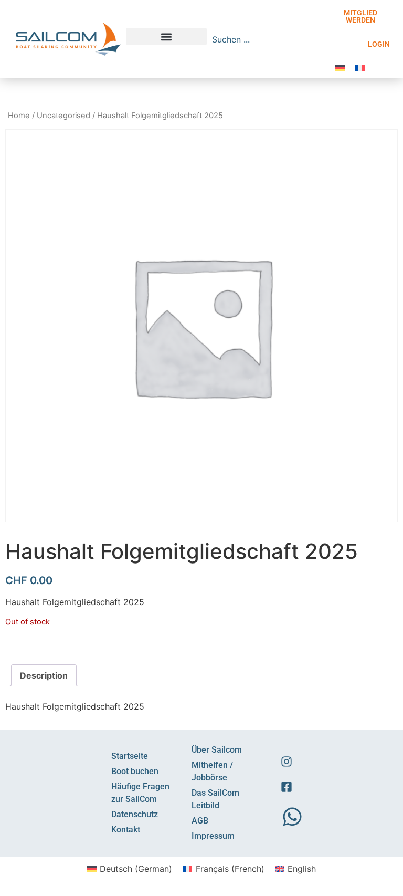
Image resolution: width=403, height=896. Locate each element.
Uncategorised (63, 115)
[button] (166, 36)
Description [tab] (44, 675)
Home (19, 115)
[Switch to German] (340, 67)
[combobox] (261, 39)
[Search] (320, 39)
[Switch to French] (360, 67)
